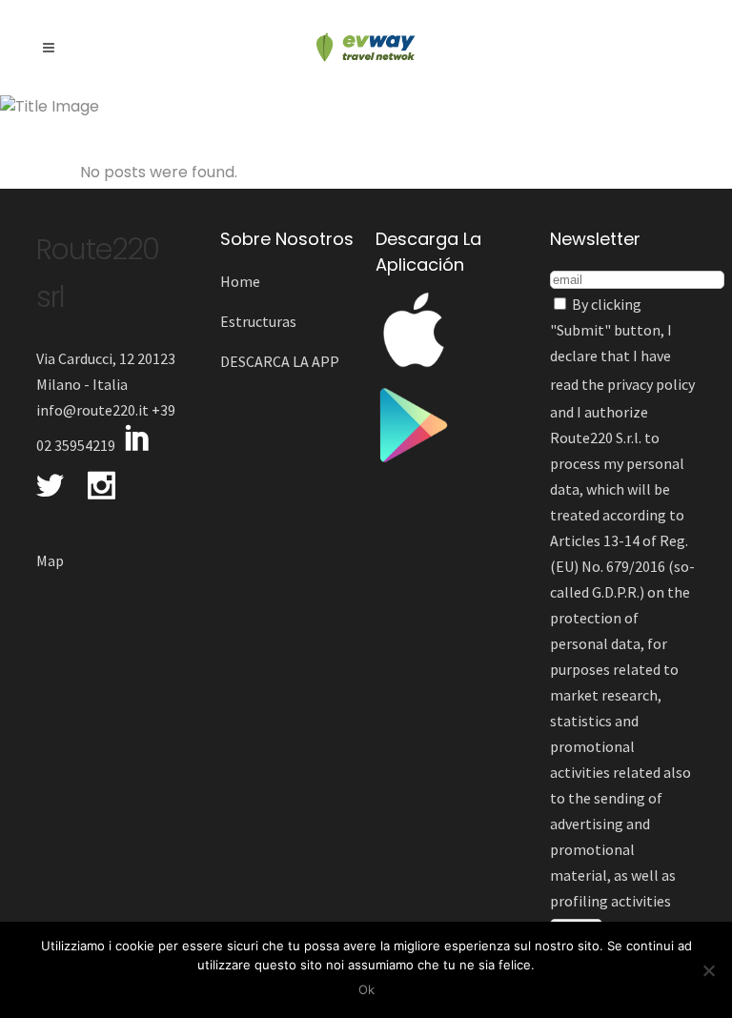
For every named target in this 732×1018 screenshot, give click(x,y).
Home (240, 281)
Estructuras (258, 321)
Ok (366, 989)
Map (50, 560)
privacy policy (651, 384)
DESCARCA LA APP (279, 361)
